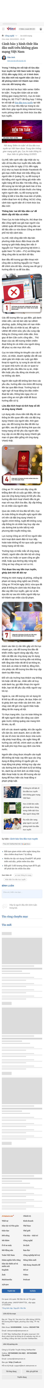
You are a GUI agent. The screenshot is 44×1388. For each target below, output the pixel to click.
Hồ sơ (25, 1270)
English (5, 1270)
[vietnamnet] (11, 30)
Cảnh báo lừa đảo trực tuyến (24, 838)
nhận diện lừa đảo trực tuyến (15, 879)
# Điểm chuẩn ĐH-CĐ (27, 29)
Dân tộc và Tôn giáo (10, 1226)
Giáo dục (5, 1231)
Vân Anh (11, 57)
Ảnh (3, 1275)
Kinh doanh (28, 1221)
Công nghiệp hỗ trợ (31, 1255)
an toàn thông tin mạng (23, 875)
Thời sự (5, 1221)
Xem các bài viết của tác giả (16, 61)
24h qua (5, 1284)
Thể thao (27, 1226)
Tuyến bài (11, 1291)
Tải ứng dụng (11, 1371)
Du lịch (26, 1245)
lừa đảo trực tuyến (24, 102)
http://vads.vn (15, 1362)
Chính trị (27, 1216)
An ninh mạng (26, 36)
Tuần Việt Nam (8, 1255)
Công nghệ (9, 36)
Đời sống (6, 1235)
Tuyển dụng (22, 1377)
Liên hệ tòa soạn (9, 1314)
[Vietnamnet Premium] (8, 1217)
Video (25, 1275)
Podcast (26, 1280)
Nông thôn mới (29, 1260)
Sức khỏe (5, 1240)
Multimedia (7, 1280)
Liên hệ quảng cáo (10, 1344)
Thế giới (26, 1231)
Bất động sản (7, 1250)
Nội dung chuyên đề (31, 1265)
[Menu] (3, 29)
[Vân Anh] (4, 58)
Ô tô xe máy (7, 1245)
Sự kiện (33, 1291)
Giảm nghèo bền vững (11, 1260)
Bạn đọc (26, 1250)
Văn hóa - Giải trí (30, 1235)
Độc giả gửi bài (32, 1371)
